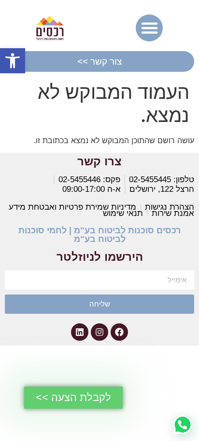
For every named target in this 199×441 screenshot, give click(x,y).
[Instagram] (99, 332)
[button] (12, 60)
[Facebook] (119, 332)
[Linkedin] (79, 332)
